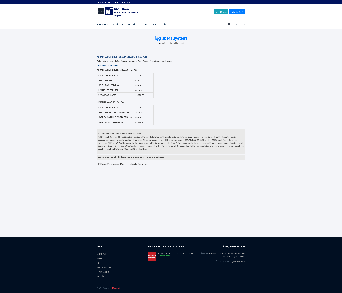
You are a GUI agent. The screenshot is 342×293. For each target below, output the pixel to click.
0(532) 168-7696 (238, 261)
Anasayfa (162, 43)
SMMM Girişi (221, 12)
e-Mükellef (115, 288)
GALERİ (115, 24)
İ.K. (122, 24)
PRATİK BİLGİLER (134, 24)
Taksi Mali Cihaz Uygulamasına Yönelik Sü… (124, 2)
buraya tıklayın (164, 255)
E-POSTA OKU (150, 24)
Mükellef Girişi (237, 12)
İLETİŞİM (162, 24)
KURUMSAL (101, 24)
